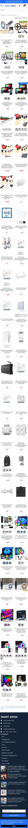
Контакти (4, 747)
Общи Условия (6, 750)
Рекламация (5, 761)
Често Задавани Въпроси (8, 742)
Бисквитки (4, 758)
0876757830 (8, 2)
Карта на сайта (6, 763)
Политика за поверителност (7, 823)
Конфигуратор (5, 739)
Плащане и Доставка (7, 753)
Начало (2, 10)
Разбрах (14, 826)
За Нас (3, 744)
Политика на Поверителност (9, 755)
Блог (3, 736)
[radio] (20, 36)
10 (24, 707)
